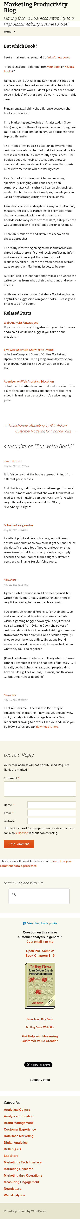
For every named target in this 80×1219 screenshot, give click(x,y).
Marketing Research (18, 1169)
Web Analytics (14, 1195)
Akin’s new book (58, 57)
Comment (11, 778)
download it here (47, 726)
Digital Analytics (16, 1142)
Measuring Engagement (21, 1182)
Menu (7, 31)
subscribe (21, 833)
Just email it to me (40, 941)
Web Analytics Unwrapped (21, 322)
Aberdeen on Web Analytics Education (29, 381)
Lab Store (11, 1155)
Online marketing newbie (18, 525)
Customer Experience (20, 1129)
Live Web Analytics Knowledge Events (29, 350)
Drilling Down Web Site (40, 1027)
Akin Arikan (10, 580)
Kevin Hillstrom (12, 461)
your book (53, 67)
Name (9, 805)
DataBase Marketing (19, 1136)
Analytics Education (19, 1116)
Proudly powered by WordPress (25, 1211)
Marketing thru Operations (23, 1175)
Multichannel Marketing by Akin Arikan (35, 425)
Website (9, 821)
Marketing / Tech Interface (23, 1162)
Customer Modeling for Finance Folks (45, 431)
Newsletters (12, 1188)
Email (9, 813)
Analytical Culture (17, 1109)
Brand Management (18, 1123)
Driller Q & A (13, 1149)
